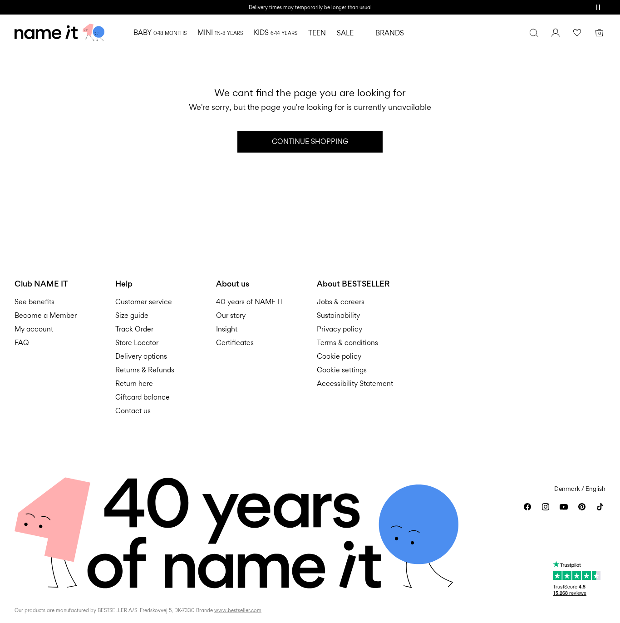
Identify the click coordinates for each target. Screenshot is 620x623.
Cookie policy (339, 356)
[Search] (533, 32)
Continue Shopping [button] (310, 141)
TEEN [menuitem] (317, 33)
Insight (226, 329)
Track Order (134, 329)
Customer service (143, 301)
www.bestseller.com (237, 610)
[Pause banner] (598, 7)
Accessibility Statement (356, 383)
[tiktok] (600, 506)
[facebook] (527, 506)
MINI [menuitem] (220, 32)
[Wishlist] (577, 32)
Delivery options (141, 356)
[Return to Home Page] (59, 33)
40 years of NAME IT (249, 301)
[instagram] (545, 506)
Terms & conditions (347, 342)
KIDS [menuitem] (275, 32)
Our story (231, 315)
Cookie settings (342, 370)
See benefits (34, 301)
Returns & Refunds (144, 370)
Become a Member (46, 315)
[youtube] (563, 506)
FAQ (22, 342)
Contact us (133, 410)
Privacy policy (339, 329)
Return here (134, 383)
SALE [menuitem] (345, 33)
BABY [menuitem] (160, 32)
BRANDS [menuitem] (389, 33)
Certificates (235, 342)
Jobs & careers (340, 301)
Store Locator (136, 342)
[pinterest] (581, 506)
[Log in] (555, 32)
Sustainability (338, 315)
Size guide (131, 315)
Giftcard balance (142, 397)
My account (34, 329)
